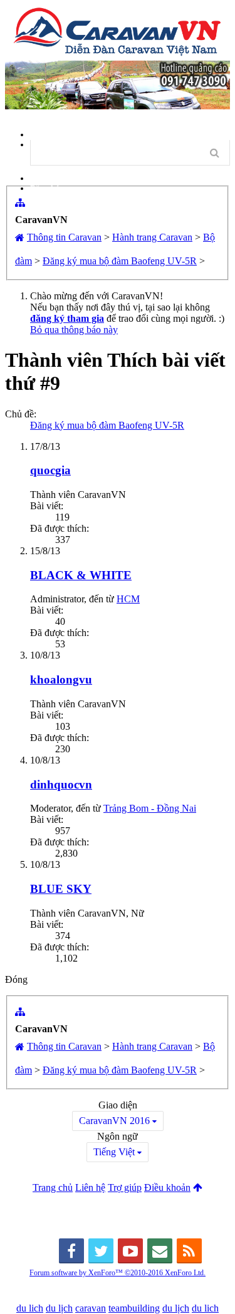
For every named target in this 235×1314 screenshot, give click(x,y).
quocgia (50, 470)
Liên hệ (90, 1187)
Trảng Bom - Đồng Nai (149, 808)
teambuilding (134, 1308)
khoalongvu (61, 679)
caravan (90, 1308)
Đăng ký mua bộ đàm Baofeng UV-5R (107, 425)
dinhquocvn (61, 784)
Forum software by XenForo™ (117, 1272)
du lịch (59, 1308)
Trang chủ (53, 1187)
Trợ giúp (125, 1187)
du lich (29, 1308)
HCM (128, 599)
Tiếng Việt (114, 1152)
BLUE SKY (60, 888)
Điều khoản (167, 1187)
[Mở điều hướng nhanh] (20, 202)
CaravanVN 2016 (114, 1120)
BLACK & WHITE (81, 575)
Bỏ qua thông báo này (74, 329)
